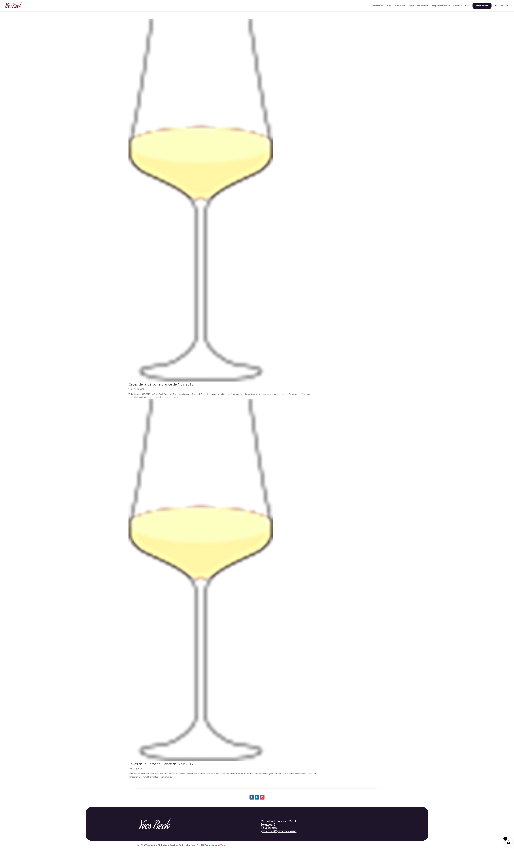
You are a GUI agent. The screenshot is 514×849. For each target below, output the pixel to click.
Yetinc (223, 845)
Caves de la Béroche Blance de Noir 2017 (161, 763)
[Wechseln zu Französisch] (496, 8)
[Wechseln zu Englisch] (502, 8)
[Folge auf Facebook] (252, 797)
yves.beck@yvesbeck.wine (278, 831)
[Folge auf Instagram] (262, 797)
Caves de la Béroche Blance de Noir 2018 (161, 384)
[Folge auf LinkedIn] (257, 797)
